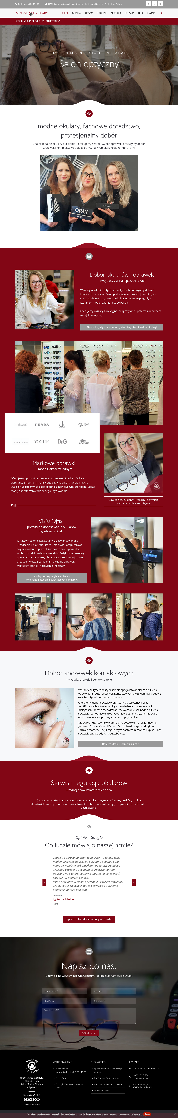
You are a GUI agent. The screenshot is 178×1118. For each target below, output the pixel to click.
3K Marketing (140, 1095)
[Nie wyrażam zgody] (174, 1114)
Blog (140, 13)
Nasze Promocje (63, 1058)
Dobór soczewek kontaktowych (108, 1064)
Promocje (116, 13)
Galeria (151, 13)
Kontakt (129, 13)
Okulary (89, 13)
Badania (76, 13)
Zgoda (147, 1114)
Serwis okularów (101, 1070)
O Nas (65, 13)
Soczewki (102, 13)
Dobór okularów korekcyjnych (107, 1058)
